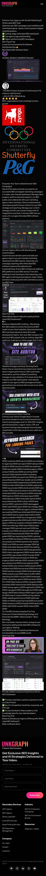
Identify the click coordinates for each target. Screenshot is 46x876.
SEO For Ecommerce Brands (33, 816)
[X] (29, 868)
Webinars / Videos (32, 829)
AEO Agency (7, 809)
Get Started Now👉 (10, 47)
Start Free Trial (8, 314)
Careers (5, 847)
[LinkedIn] (23, 868)
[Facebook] (11, 868)
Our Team (6, 843)
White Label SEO (8, 817)
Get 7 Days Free (8, 42)
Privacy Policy (32, 861)
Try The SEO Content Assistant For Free (18, 611)
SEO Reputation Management (8, 829)
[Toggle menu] (42, 4)
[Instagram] (17, 868)
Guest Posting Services (11, 824)
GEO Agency (7, 813)
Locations (6, 851)
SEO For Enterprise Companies (32, 810)
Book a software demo (11, 724)
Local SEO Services (9, 821)
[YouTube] (34, 868)
